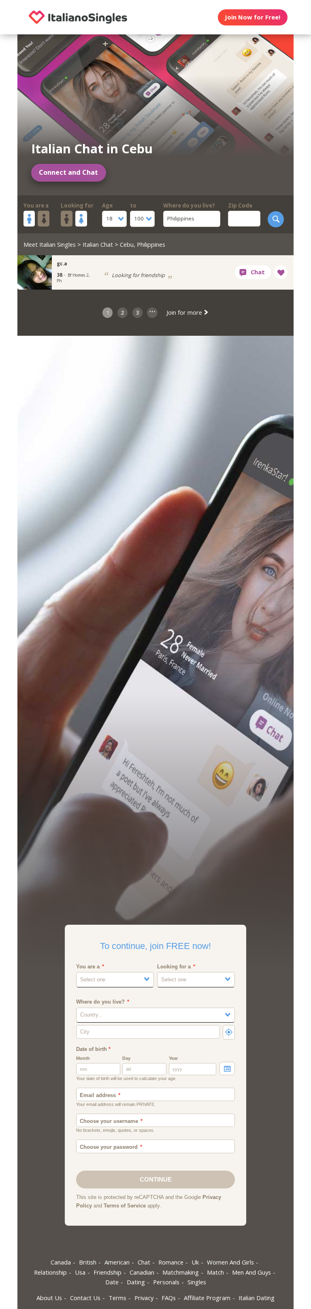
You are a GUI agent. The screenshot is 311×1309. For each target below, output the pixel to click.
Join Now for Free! (252, 17)
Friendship (107, 1272)
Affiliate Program (207, 1298)
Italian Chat (98, 244)
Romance (170, 1262)
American (117, 1262)
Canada (61, 1262)
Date (112, 1282)
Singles (196, 1282)
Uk (195, 1262)
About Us (49, 1298)
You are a (36, 205)
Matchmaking (180, 1272)
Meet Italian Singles (49, 244)
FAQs (169, 1298)
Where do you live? (189, 205)
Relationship (50, 1272)
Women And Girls (230, 1262)
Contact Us (85, 1298)
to (133, 205)
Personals (166, 1282)
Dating (136, 1282)
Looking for (77, 205)
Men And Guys (251, 1272)
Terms (117, 1298)
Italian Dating (257, 1298)
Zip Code (240, 205)
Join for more (185, 312)
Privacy (143, 1298)
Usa (80, 1272)
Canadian (142, 1272)
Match (215, 1272)
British (87, 1262)
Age (107, 205)
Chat (144, 1262)
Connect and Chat (68, 172)
